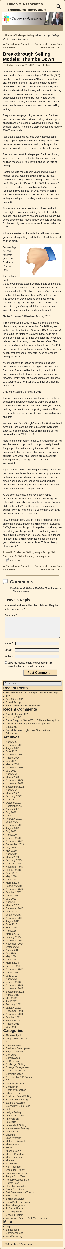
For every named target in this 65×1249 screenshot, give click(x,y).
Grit (8, 1109)
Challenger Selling (24, 35)
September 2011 (15, 1020)
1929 (8, 696)
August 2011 (12, 1023)
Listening (11, 1134)
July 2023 (11, 770)
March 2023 (12, 777)
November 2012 (14, 988)
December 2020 (14, 825)
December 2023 (14, 767)
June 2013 (11, 975)
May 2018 (11, 876)
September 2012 (15, 991)
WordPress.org (14, 1236)
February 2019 (14, 860)
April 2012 (11, 1001)
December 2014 (14, 940)
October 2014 (13, 946)
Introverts (11, 1121)
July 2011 (11, 1026)
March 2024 (12, 764)
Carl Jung (11, 1054)
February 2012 (14, 1004)
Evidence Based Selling (19, 1096)
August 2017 (13, 895)
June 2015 (11, 924)
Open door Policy (15, 1169)
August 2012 (13, 994)
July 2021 (11, 812)
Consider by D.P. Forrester (20, 1077)
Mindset (10, 1160)
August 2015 (13, 921)
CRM (9, 1080)
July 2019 (11, 847)
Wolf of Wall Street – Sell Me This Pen (26, 1218)
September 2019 (15, 844)
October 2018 (13, 870)
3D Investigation (14, 1035)
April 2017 (11, 901)
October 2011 (13, 1017)
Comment (11, 615)
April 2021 (11, 815)
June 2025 (11, 751)
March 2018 (12, 882)
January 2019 (13, 863)
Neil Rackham (13, 1166)
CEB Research (14, 1061)
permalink (15, 560)
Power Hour (12, 1182)
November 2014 (14, 943)
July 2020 (11, 831)
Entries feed (12, 1229)
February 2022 (14, 796)
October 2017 (13, 892)
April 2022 (11, 789)
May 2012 (11, 998)
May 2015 (11, 927)
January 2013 (13, 982)
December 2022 (14, 780)
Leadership (12, 1131)
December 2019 (14, 841)
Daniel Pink (12, 1086)
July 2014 (11, 953)
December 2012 (14, 985)
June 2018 (11, 873)
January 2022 (13, 799)
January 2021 (13, 821)
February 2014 (14, 966)
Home (8, 35)
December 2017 (14, 889)
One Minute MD (14, 699)
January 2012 (13, 1007)
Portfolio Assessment (17, 1179)
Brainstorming (13, 1045)
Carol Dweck (13, 1057)
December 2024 (14, 754)
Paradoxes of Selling (17, 1173)
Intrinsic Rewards (15, 1115)
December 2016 (14, 908)
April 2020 (11, 834)
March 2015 (12, 933)
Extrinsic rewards (15, 1102)
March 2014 (12, 962)
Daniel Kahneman (15, 1083)
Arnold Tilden (13, 714)
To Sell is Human (24, 556)
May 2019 (11, 850)
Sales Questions (15, 1189)
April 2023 (11, 773)
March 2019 (12, 857)
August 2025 (13, 748)
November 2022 (14, 783)
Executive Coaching (17, 1099)
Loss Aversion (13, 1137)
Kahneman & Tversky (18, 1128)
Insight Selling (42, 552)
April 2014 (11, 959)
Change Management (17, 1067)
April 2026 (11, 741)
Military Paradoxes (16, 1154)
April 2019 (11, 853)
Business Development (18, 1048)
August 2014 (13, 950)
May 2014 (11, 956)
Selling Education (15, 1198)
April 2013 (11, 978)
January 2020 (13, 838)
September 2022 (15, 786)
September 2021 (15, 805)
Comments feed (14, 1232)
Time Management (16, 1205)
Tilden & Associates (25, 4)
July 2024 (11, 761)
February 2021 (14, 818)
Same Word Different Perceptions (24, 705)
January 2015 (13, 937)
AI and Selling (13, 702)
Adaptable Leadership (17, 1038)
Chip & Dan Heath (16, 1070)
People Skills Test (15, 1176)
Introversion (12, 1118)
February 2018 (14, 885)
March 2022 (12, 793)
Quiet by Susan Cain (17, 1186)
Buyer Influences (15, 1051)
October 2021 (13, 802)
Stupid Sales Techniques (19, 1202)
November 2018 (14, 866)
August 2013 (13, 972)
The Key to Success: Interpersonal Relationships (32, 692)
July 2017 (11, 898)
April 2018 (11, 879)
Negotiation (12, 1163)
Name (9, 643)
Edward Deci (13, 1093)
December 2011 (14, 1010)
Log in (9, 1226)
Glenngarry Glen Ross (18, 1105)
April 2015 (11, 930)
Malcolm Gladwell (15, 1141)
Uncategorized (42, 556)
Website (9, 656)
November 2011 (14, 1014)
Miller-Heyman (14, 1157)
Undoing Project (14, 1214)
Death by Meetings (16, 1089)
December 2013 (14, 969)
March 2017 (12, 905)
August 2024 (13, 757)
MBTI (9, 1147)
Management (13, 1144)
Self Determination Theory (20, 1192)
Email (9, 649)
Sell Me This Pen (15, 1195)
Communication (14, 1073)
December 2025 (14, 745)
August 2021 (13, 809)
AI (7, 1041)
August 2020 (13, 828)
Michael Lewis (13, 1150)
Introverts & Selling (16, 1125)
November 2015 (14, 918)
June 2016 (11, 911)
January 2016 (13, 914)
